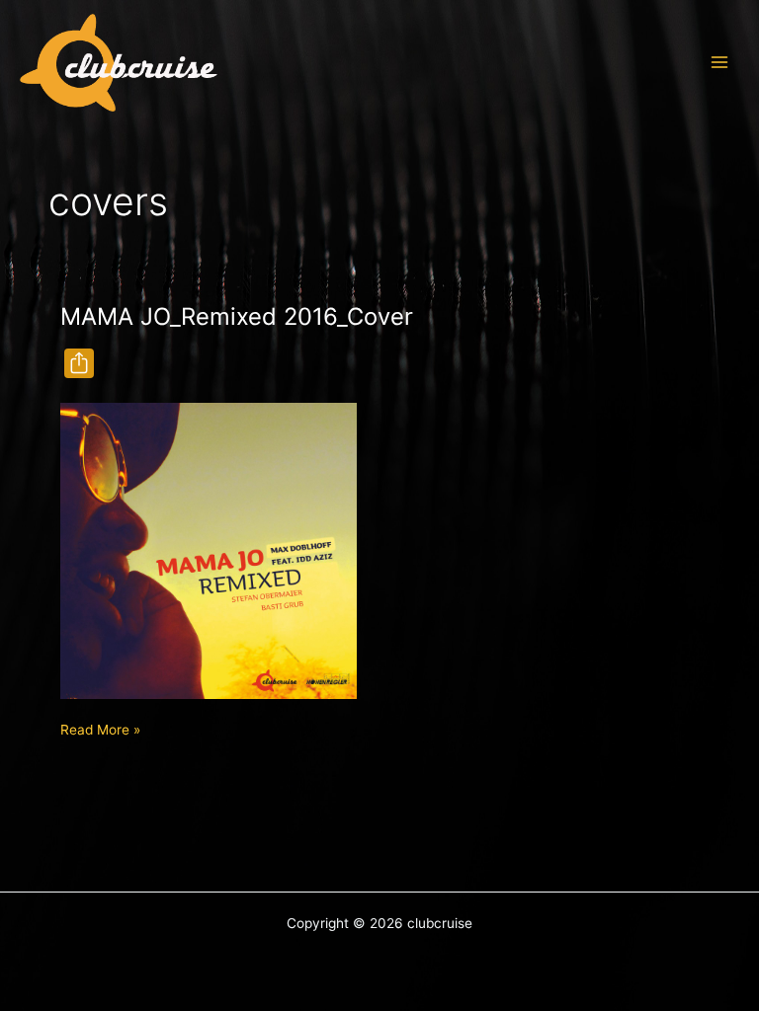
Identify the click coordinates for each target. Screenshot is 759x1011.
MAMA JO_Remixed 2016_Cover (236, 316)
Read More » (100, 731)
